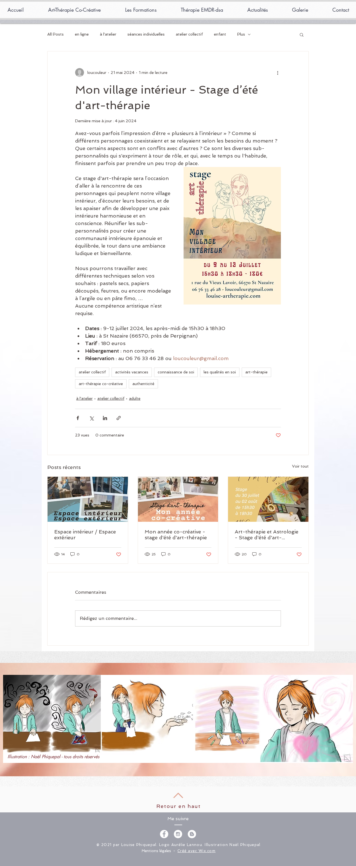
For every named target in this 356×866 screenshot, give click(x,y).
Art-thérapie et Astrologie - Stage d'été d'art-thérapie (266, 534)
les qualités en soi (220, 372)
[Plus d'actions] (277, 72)
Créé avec (188, 851)
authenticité (143, 383)
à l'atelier (108, 34)
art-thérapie (256, 372)
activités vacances (131, 372)
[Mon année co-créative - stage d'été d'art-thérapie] (178, 499)
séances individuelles (146, 34)
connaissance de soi (176, 372)
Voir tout (300, 466)
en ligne (82, 34)
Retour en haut (178, 806)
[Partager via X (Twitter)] (91, 418)
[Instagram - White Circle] (178, 834)
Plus (241, 34)
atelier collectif (189, 34)
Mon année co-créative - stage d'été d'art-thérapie (176, 534)
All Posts (55, 34)
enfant (220, 34)
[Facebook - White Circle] (164, 834)
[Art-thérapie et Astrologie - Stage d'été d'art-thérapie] (268, 499)
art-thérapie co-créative (101, 383)
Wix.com (207, 851)
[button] (301, 34)
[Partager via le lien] (118, 418)
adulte (134, 398)
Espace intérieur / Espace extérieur (85, 534)
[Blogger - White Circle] (192, 834)
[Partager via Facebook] (77, 418)
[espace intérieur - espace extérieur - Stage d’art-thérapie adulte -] (88, 499)
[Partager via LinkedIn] (105, 418)
